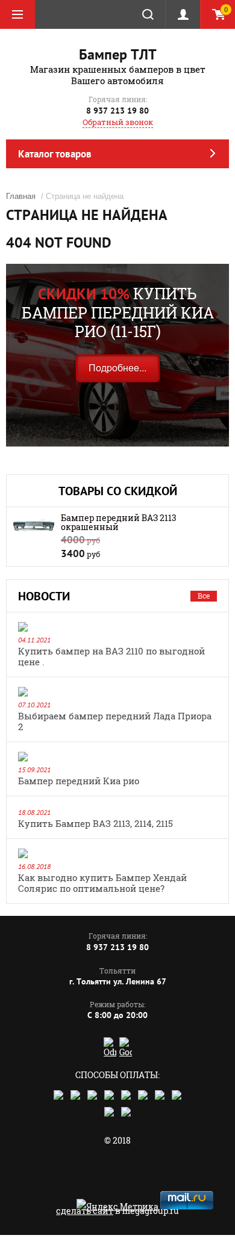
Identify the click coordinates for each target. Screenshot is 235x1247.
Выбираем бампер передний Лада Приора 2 (115, 721)
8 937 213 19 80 (117, 110)
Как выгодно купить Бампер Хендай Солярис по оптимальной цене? (102, 882)
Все (204, 595)
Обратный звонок (118, 122)
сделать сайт (84, 1210)
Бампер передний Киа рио (78, 781)
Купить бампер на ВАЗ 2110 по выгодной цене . (111, 656)
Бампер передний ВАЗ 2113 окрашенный (119, 522)
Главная (21, 196)
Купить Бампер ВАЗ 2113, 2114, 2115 (95, 823)
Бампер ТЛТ (118, 54)
